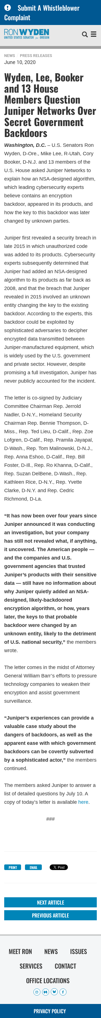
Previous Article (50, 915)
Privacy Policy (50, 1011)
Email (33, 867)
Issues (78, 951)
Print (13, 867)
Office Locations (48, 980)
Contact (65, 965)
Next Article (50, 902)
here (83, 802)
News (9, 55)
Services (31, 965)
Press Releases (36, 55)
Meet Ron (20, 951)
